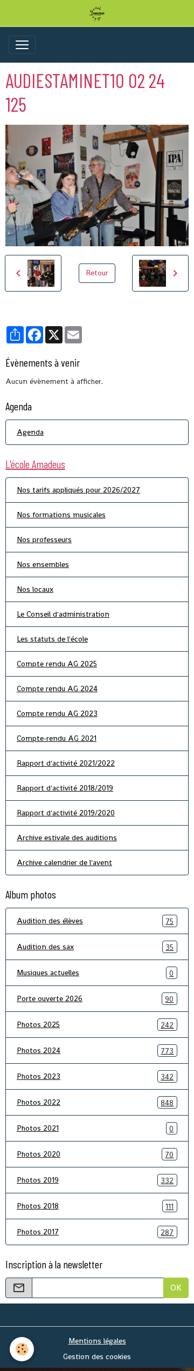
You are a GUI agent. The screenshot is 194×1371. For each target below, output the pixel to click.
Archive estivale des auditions (67, 837)
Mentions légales (97, 1341)
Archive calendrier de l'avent (64, 862)
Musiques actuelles (95, 973)
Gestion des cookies (97, 1356)
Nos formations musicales (61, 514)
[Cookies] (22, 1349)
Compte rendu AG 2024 (57, 688)
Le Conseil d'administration (63, 614)
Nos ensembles (43, 564)
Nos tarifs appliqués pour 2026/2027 (78, 490)
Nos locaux (35, 589)
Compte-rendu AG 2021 (56, 738)
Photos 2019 (95, 1180)
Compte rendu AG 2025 (57, 663)
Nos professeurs (44, 539)
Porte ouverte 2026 (95, 999)
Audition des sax (95, 947)
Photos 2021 (95, 1128)
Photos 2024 (95, 1050)
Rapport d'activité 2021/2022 (66, 763)
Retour (97, 273)
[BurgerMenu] (22, 45)
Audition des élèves (95, 921)
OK (176, 1287)
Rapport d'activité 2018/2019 (65, 788)
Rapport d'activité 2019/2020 (66, 813)
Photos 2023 (95, 1076)
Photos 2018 (95, 1206)
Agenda (30, 432)
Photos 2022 (95, 1102)
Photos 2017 (95, 1232)
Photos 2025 (95, 1024)
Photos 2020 (95, 1154)
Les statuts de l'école (52, 639)
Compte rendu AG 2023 (57, 713)
